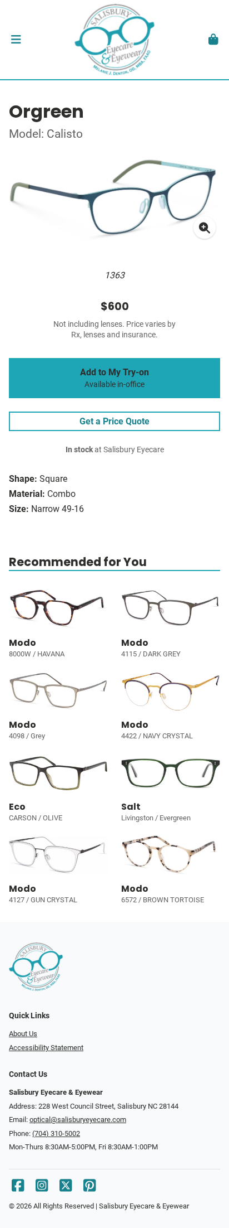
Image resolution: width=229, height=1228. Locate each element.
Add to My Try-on (114, 378)
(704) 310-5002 (56, 1133)
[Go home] (114, 39)
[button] (15, 39)
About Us (23, 1033)
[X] (65, 1188)
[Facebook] (18, 1188)
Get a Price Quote (114, 421)
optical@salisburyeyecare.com (77, 1119)
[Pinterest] (89, 1188)
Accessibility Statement (46, 1047)
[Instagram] (42, 1188)
